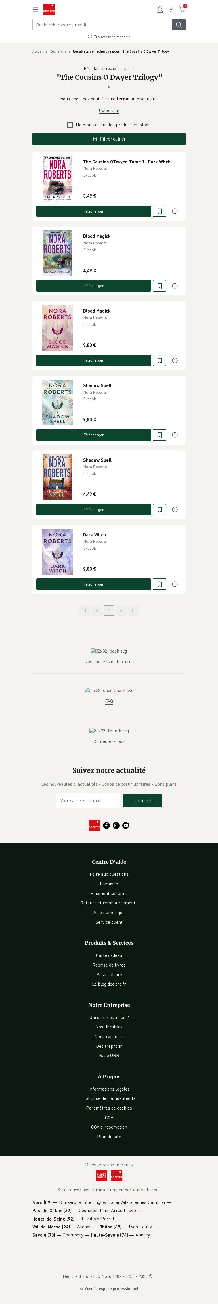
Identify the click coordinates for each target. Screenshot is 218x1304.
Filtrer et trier (112, 139)
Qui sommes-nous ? (109, 1017)
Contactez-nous (109, 741)
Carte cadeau (109, 955)
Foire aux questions (109, 874)
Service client (109, 922)
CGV (109, 1117)
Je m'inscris (142, 800)
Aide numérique (109, 912)
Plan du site (109, 1136)
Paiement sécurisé (109, 893)
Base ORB (109, 1055)
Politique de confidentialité (109, 1098)
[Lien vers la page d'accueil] (49, 9)
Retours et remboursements (109, 902)
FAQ (109, 701)
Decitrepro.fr (109, 1046)
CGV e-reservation (109, 1127)
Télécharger (94, 211)
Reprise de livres (109, 965)
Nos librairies (109, 1027)
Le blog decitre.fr (109, 984)
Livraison (109, 883)
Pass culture (109, 974)
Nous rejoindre (109, 1036)
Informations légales (109, 1089)
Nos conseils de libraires (109, 661)
